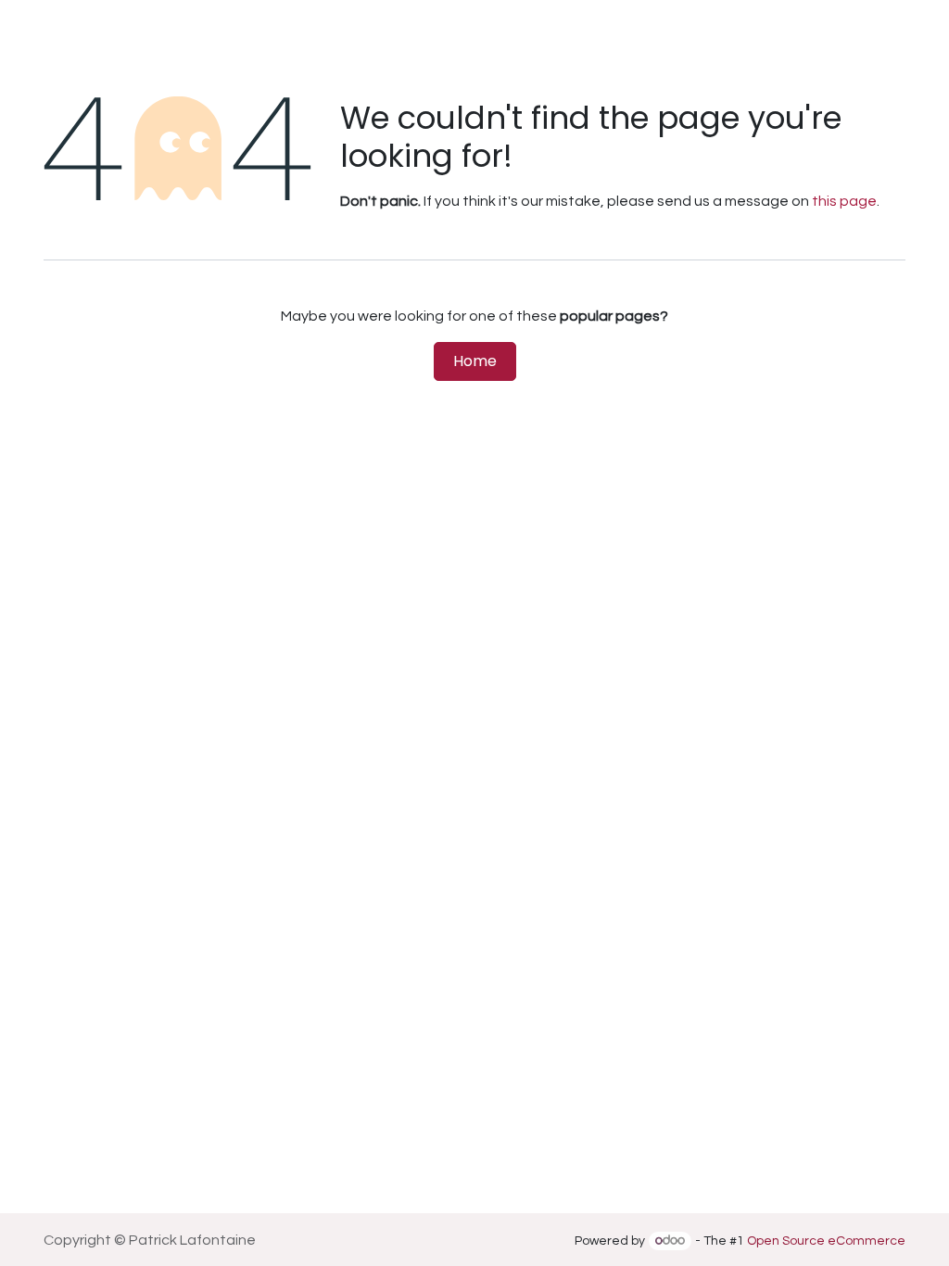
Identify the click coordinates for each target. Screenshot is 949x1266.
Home (475, 361)
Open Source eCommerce (826, 1240)
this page (844, 201)
